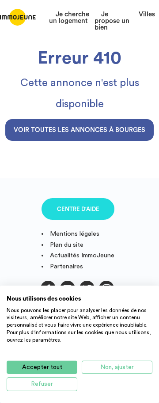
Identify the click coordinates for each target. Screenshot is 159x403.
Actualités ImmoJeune (82, 255)
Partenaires (66, 266)
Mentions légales (74, 233)
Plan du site (66, 244)
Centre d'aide (78, 209)
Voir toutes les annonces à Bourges (79, 130)
